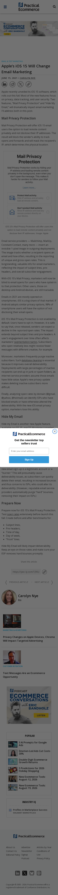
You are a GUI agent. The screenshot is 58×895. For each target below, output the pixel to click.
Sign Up (29, 459)
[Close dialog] (54, 431)
